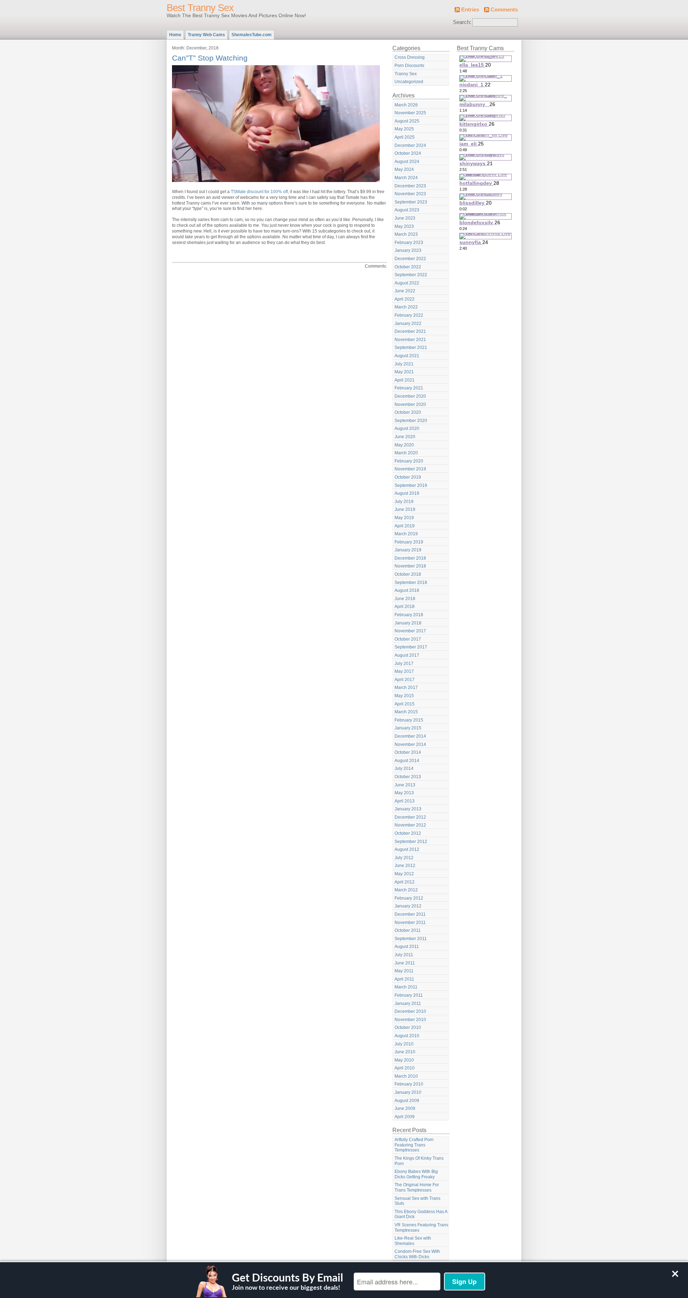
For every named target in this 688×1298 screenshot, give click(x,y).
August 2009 (407, 1100)
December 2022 (410, 258)
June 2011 (405, 963)
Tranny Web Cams (206, 34)
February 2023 (409, 242)
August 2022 (407, 283)
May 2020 (404, 444)
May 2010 (404, 1060)
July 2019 (404, 501)
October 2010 (408, 1027)
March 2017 (406, 687)
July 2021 (404, 364)
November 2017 (410, 630)
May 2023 (404, 226)
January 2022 (408, 323)
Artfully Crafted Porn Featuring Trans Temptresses (414, 1145)
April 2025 (405, 137)
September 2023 (411, 202)
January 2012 (408, 906)
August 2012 (407, 849)
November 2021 (410, 339)
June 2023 (405, 218)
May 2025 (404, 128)
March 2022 (406, 307)
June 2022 (405, 290)
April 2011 (404, 979)
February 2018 (409, 614)
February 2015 (409, 720)
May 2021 (404, 371)
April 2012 (405, 882)
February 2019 (409, 542)
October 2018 (408, 574)
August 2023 (407, 209)
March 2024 (406, 177)
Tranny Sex (406, 73)
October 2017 (408, 639)
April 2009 (405, 1116)
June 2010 (405, 1051)
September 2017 (411, 647)
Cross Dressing (410, 57)
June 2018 (405, 598)
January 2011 (408, 1003)
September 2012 (411, 841)
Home (175, 34)
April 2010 (405, 1068)
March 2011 (406, 987)
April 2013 (405, 801)
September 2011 (411, 938)
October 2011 (408, 930)
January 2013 (408, 808)
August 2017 (407, 655)
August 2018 (407, 590)
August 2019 (407, 493)
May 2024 (404, 169)
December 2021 (410, 331)
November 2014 (410, 744)
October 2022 (408, 266)
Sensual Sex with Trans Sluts (417, 1201)
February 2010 (409, 1084)
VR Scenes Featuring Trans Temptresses (421, 1227)
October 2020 (408, 412)
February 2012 (409, 898)
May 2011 (404, 970)
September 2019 (411, 485)
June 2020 (405, 436)
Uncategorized (409, 81)
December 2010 (410, 1011)
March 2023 (406, 234)
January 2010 (408, 1092)
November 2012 (410, 825)
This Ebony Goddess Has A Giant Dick (421, 1214)
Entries (470, 10)
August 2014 (407, 760)
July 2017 (404, 663)
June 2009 (405, 1108)
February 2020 (409, 461)
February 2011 (409, 995)
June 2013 (405, 784)
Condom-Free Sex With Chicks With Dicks (417, 1254)
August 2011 (407, 946)
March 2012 (406, 889)
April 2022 (405, 299)
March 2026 (406, 104)
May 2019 (404, 517)
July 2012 (404, 857)
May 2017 (404, 671)
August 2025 (407, 121)
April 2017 (405, 679)
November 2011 (410, 922)
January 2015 (408, 728)
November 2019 (410, 468)
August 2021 (407, 355)
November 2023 (410, 193)
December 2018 (410, 558)
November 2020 (410, 404)
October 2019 (408, 477)
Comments (504, 10)
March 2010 (406, 1076)
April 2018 (405, 606)
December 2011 (410, 914)
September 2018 (411, 582)
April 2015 (405, 704)
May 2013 (404, 792)
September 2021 (411, 347)
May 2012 (404, 873)
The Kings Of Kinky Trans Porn (419, 1161)
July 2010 (404, 1043)
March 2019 (406, 533)
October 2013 (408, 776)
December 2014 (410, 736)
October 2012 (408, 833)
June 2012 (405, 865)
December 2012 (410, 817)
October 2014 (408, 752)
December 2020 (410, 396)
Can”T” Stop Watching (210, 58)
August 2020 (407, 428)
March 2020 (406, 452)
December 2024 (410, 145)
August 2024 (407, 161)
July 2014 (404, 768)
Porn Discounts (409, 65)
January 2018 (408, 623)
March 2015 (406, 711)
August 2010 (407, 1035)
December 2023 (410, 185)
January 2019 (408, 549)
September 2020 (411, 420)
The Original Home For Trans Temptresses (417, 1187)
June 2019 (405, 509)
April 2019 (405, 525)
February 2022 (409, 315)
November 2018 (410, 566)
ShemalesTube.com (251, 34)
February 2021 (409, 388)
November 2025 (410, 112)
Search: (462, 22)
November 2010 (410, 1019)
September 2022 (411, 274)
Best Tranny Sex (200, 8)
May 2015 (404, 695)
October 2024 (408, 153)
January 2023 (408, 250)
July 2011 (404, 954)
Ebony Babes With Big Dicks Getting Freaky (416, 1174)
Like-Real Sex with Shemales (413, 1241)
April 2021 (405, 380)
